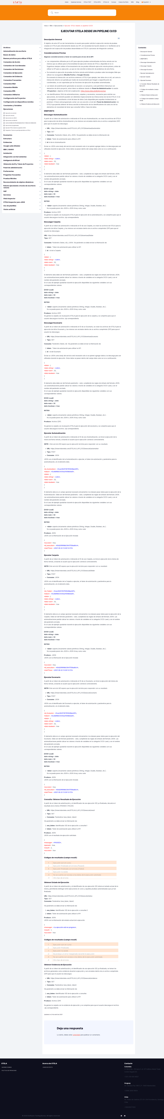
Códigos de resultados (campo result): (149, 90)
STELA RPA (97, 2)
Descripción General (146, 51)
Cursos (113, 2)
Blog (137, 2)
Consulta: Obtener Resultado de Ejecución (149, 85)
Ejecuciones (58, 26)
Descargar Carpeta (146, 66)
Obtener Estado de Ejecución (149, 95)
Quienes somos (76, 2)
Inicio (66, 2)
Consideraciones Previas (148, 55)
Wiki (132, 2)
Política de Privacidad (9, 1070)
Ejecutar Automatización (147, 73)
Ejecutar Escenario (146, 80)
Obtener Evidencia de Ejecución (150, 104)
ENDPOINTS (144, 58)
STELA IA (106, 2)
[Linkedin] (121, 1115)
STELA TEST (87, 2)
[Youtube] (124, 1115)
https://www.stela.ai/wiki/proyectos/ (93, 91)
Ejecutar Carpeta (145, 76)
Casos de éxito (123, 2)
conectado (76, 1035)
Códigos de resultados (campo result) (149, 99)
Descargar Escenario (147, 69)
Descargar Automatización (148, 62)
